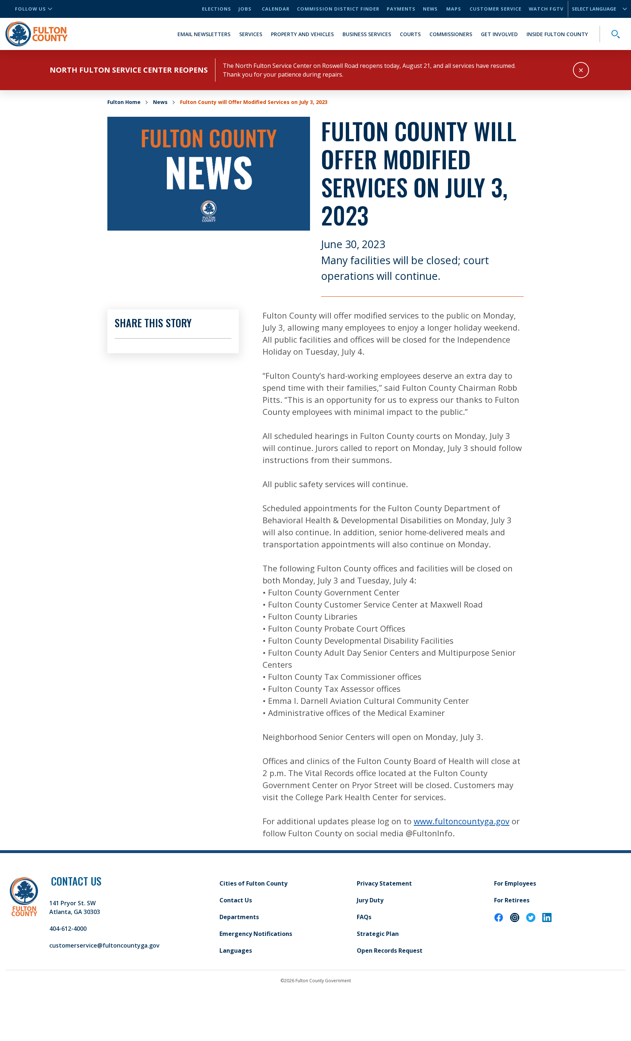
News (430, 8)
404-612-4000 (68, 929)
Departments (239, 917)
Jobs (245, 8)
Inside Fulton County (557, 34)
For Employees (515, 883)
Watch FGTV (546, 8)
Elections (216, 8)
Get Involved (499, 34)
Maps (453, 8)
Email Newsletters (203, 34)
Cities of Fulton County (253, 883)
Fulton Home (124, 102)
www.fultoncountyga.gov (461, 821)
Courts (410, 34)
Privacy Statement (384, 883)
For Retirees (511, 900)
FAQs (364, 917)
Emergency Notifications (255, 934)
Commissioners (450, 34)
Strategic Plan (378, 934)
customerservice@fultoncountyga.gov (104, 945)
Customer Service (495, 8)
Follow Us (30, 8)
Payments (401, 8)
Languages (235, 950)
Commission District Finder (338, 8)
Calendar (276, 8)
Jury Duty (370, 900)
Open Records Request (389, 950)
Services (250, 34)
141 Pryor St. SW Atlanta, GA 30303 (74, 907)
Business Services (367, 34)
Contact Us (235, 900)
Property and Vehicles (302, 34)
